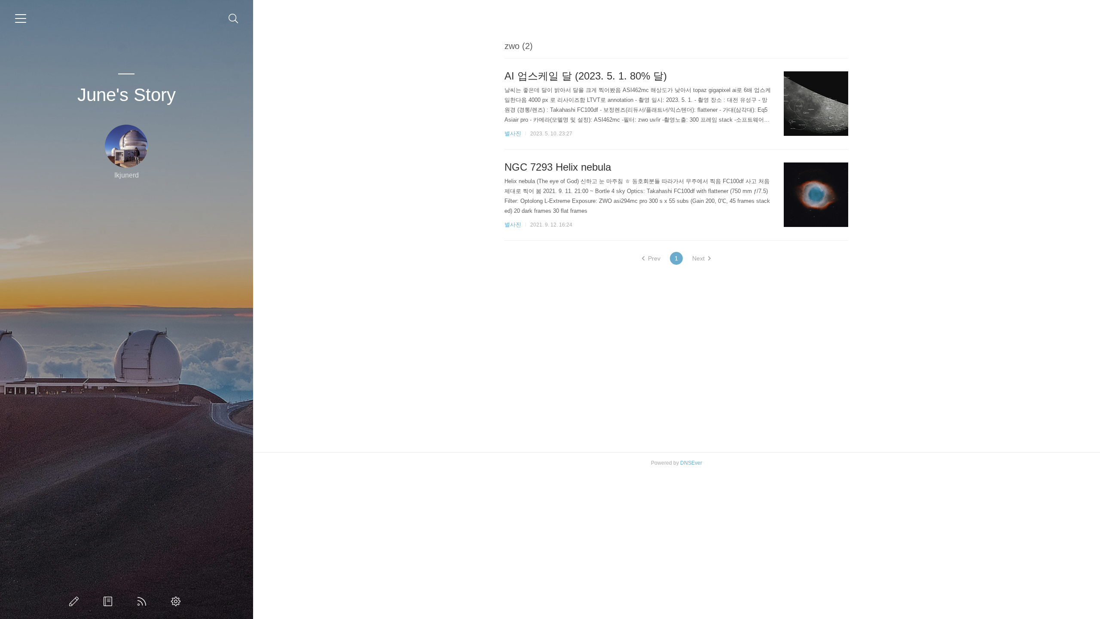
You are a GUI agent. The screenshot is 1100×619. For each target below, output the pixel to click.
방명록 (109, 601)
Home (143, 601)
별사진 (512, 133)
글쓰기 (75, 601)
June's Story (126, 95)
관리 (177, 601)
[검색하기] (233, 19)
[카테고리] (20, 18)
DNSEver (691, 463)
